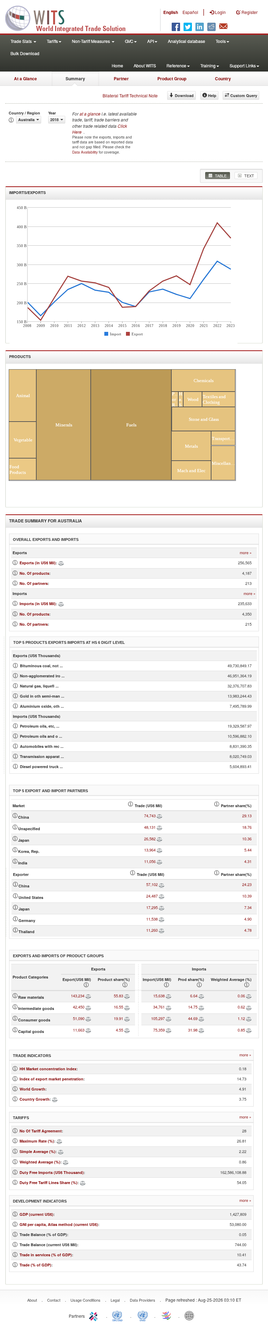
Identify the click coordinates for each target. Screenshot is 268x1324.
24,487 (152, 896)
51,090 (78, 1018)
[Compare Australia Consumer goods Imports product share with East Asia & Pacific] (201, 1018)
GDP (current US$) (36, 1214)
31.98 (193, 1030)
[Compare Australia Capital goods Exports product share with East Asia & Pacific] (127, 1030)
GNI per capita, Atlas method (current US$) (59, 1224)
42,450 (78, 1007)
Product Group (171, 78)
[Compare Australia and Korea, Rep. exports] (159, 850)
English (170, 12)
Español (190, 12)
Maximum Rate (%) (37, 1141)
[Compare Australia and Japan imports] (161, 907)
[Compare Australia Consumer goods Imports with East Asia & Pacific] (168, 1018)
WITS (70, 17)
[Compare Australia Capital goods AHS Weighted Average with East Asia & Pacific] (249, 1030)
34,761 (159, 1007)
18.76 (247, 827)
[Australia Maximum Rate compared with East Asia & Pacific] (59, 1141)
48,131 (150, 827)
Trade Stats (21, 41)
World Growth (32, 1089)
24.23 (247, 884)
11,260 (152, 930)
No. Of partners (34, 583)
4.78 (248, 930)
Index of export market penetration (51, 1078)
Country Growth (35, 1099)
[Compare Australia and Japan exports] (159, 838)
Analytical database (186, 41)
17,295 (152, 907)
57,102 (152, 884)
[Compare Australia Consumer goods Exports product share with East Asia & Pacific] (127, 1018)
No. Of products (34, 573)
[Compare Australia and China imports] (161, 884)
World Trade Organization (167, 1315)
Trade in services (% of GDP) (46, 1254)
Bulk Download (24, 53)
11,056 (150, 861)
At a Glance (25, 78)
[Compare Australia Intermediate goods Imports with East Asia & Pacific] (168, 1007)
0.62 (241, 1007)
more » (246, 552)
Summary (75, 78)
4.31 (248, 861)
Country (223, 78)
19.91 (118, 1018)
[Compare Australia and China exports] (159, 815)
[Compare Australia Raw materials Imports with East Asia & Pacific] (168, 995)
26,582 (150, 838)
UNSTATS (143, 1315)
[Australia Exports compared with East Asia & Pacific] (61, 562)
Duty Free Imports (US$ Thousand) (52, 1172)
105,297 (158, 1018)
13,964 (150, 850)
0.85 (241, 1030)
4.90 (248, 919)
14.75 (193, 1007)
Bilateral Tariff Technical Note (130, 95)
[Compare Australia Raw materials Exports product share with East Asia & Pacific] (127, 995)
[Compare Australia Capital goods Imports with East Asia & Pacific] (168, 1030)
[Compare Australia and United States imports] (161, 896)
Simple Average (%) (37, 1151)
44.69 (193, 1018)
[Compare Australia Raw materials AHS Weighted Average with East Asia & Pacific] (249, 995)
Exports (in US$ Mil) (38, 562)
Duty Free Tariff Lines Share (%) (48, 1182)
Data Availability (85, 152)
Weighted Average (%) (40, 1162)
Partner (121, 78)
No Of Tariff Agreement (41, 1130)
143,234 (77, 995)
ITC (95, 1315)
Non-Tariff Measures (91, 41)
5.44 (248, 850)
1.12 (241, 1018)
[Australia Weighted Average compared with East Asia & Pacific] (65, 1162)
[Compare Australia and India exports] (159, 861)
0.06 (241, 995)
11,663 (78, 1030)
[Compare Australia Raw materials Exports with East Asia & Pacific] (88, 995)
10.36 (247, 838)
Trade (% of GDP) (35, 1264)
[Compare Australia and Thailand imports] (161, 930)
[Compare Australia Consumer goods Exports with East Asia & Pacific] (88, 1018)
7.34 (248, 907)
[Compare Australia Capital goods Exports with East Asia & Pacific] (88, 1030)
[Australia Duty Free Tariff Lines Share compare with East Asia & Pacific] (82, 1182)
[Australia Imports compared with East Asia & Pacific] (61, 603)
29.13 (247, 815)
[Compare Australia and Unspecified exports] (159, 827)
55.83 (118, 995)
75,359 (159, 1030)
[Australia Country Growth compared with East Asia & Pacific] (55, 1099)
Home (117, 65)
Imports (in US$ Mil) (38, 603)
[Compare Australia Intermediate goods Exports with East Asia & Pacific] (88, 1007)
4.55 (119, 1030)
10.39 (247, 896)
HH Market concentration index (48, 1068)
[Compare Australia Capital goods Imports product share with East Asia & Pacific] (201, 1030)
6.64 (194, 995)
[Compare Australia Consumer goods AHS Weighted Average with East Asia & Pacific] (249, 1018)
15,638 (159, 995)
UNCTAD (119, 1315)
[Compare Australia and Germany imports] (161, 919)
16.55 (118, 1007)
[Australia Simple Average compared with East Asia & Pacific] (61, 1151)
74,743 (150, 815)
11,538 (152, 919)
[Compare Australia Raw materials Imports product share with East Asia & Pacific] (201, 995)
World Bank (191, 1315)
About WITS (145, 65)
